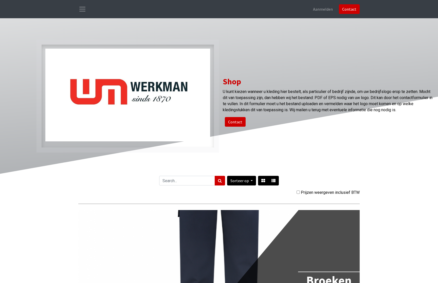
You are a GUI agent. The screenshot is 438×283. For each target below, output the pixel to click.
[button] (241, 180)
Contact (349, 9)
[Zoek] (220, 180)
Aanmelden (323, 9)
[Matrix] (263, 180)
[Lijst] (273, 180)
